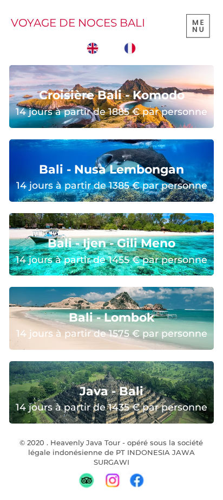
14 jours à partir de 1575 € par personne (111, 333)
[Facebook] (137, 480)
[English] (93, 48)
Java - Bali (111, 391)
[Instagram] (111, 480)
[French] (129, 48)
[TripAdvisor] (86, 480)
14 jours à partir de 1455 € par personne (111, 259)
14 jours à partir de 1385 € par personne (111, 185)
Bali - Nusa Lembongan (111, 169)
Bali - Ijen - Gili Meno (111, 243)
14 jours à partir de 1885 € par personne (111, 111)
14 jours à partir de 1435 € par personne (111, 407)
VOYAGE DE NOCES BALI (79, 22)
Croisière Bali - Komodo (112, 95)
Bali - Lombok (112, 317)
